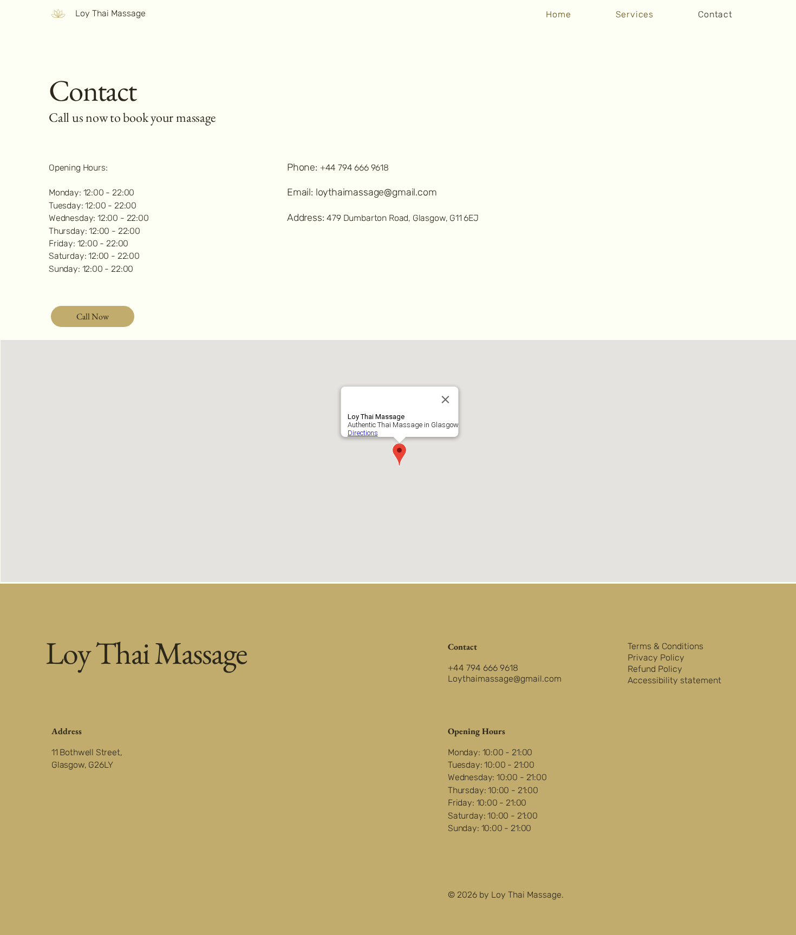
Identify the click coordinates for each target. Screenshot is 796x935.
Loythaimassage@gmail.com (505, 679)
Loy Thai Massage (110, 13)
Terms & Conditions (665, 646)
